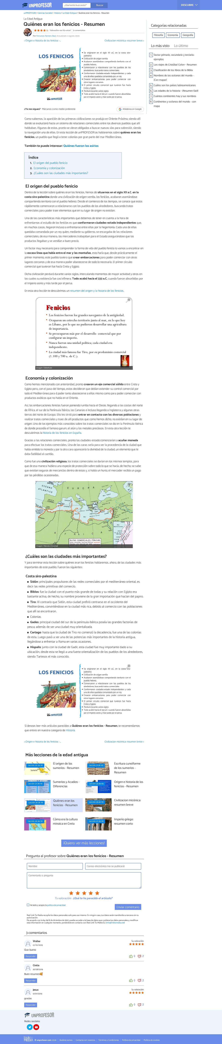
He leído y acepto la (47, 905)
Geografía (188, 35)
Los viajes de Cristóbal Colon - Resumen (175, 65)
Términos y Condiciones (108, 1040)
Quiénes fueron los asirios (80, 145)
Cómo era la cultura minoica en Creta (65, 821)
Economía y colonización (49, 168)
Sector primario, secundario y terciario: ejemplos (174, 57)
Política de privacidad (131, 1040)
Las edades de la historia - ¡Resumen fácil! (176, 91)
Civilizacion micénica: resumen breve (127, 802)
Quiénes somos (65, 1040)
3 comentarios (79, 30)
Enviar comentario (128, 907)
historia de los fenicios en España (61, 432)
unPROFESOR (30, 13)
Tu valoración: (63, 898)
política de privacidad (56, 905)
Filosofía (158, 35)
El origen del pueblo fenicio (50, 162)
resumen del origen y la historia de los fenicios (97, 290)
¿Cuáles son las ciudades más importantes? (61, 173)
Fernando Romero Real (46, 36)
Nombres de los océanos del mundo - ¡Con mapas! (174, 77)
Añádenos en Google (132, 109)
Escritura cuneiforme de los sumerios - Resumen (127, 768)
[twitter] (30, 1027)
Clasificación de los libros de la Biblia (173, 70)
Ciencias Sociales (45, 13)
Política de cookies (152, 1040)
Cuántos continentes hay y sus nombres (175, 96)
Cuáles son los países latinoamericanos (175, 85)
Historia (57, 13)
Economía (173, 35)
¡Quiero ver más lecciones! (84, 843)
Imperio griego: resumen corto (123, 821)
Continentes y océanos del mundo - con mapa (175, 104)
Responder (31, 956)
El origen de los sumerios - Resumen (66, 766)
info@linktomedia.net (115, 922)
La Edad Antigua (69, 13)
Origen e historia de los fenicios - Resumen (128, 784)
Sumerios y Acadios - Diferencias (66, 784)
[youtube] (36, 1027)
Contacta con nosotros (85, 1040)
